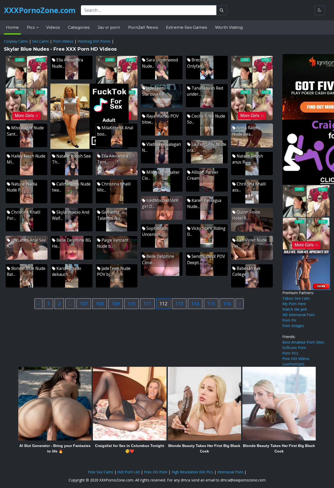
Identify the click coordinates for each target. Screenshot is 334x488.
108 (100, 303)
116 (227, 303)
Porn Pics (290, 353)
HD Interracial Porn (298, 314)
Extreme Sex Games (186, 27)
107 (84, 303)
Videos (53, 27)
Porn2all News (143, 27)
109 (116, 303)
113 (179, 303)
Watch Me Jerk (294, 309)
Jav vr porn (109, 27)
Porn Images (293, 325)
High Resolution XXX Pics (192, 471)
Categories (79, 27)
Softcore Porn (294, 347)
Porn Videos (63, 41)
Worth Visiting (229, 27)
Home (12, 27)
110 (131, 303)
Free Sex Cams (100, 471)
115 (211, 303)
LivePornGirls (293, 364)
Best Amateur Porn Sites (303, 342)
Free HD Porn (155, 471)
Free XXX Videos (295, 358)
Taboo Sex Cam (295, 298)
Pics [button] (31, 27)
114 (195, 303)
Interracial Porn (230, 471)
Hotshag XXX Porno (94, 41)
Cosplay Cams (16, 41)
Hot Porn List (128, 471)
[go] (221, 10)
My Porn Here (294, 303)
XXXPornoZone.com (40, 10)
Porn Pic (289, 320)
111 (147, 303)
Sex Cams (40, 41)
